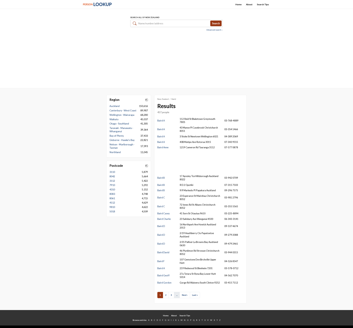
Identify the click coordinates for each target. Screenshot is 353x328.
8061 (112, 198)
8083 (112, 193)
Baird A (161, 120)
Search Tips (263, 4)
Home (238, 4)
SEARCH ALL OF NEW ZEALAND (144, 17)
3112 (112, 180)
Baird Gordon (164, 282)
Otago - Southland (119, 123)
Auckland (114, 106)
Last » (195, 295)
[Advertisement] (176, 58)
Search (216, 23)
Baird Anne (163, 147)
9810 (112, 207)
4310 (112, 189)
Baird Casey (163, 213)
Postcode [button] (116, 165)
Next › (185, 295)
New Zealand (163, 99)
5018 (112, 211)
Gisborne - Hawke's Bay (122, 140)
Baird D (161, 226)
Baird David (163, 252)
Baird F (161, 261)
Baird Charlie (164, 218)
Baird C (161, 197)
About (249, 4)
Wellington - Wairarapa (121, 114)
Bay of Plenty (116, 135)
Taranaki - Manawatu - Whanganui (121, 130)
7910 (112, 185)
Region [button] (114, 100)
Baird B (161, 177)
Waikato (113, 119)
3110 (112, 171)
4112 (112, 202)
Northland (115, 152)
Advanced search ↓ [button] (214, 30)
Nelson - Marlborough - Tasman (121, 146)
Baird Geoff (163, 275)
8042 (112, 176)
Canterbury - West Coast (122, 110)
